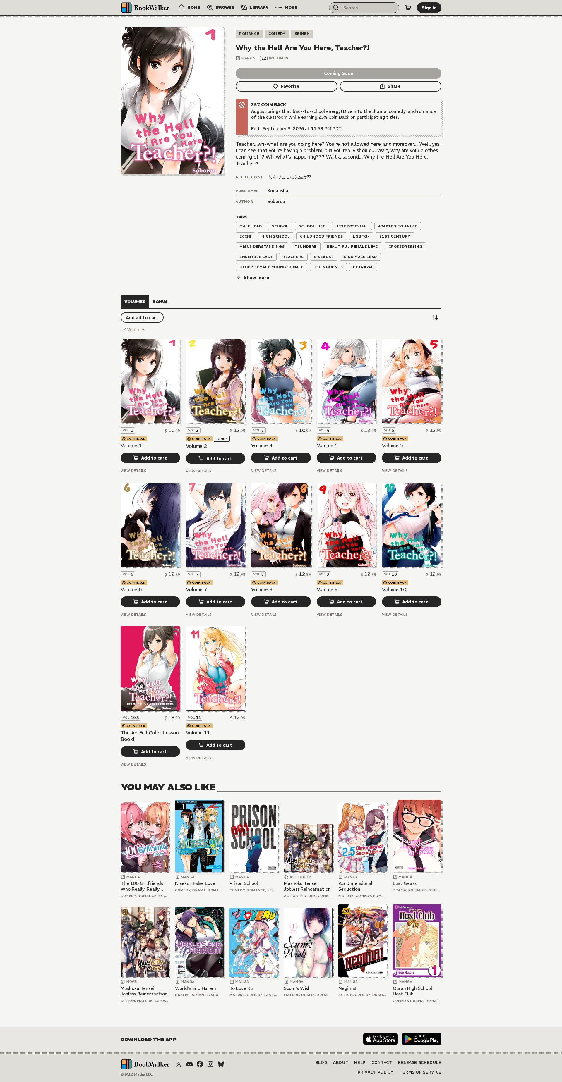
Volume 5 (392, 445)
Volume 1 (131, 445)
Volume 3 (261, 445)
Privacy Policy (375, 1072)
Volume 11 (198, 733)
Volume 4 (327, 445)
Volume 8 (261, 589)
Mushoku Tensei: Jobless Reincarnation (307, 886)
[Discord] (189, 1064)
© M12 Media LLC (137, 1074)
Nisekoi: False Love (195, 883)
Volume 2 (196, 446)
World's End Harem (195, 988)
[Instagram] (210, 1064)
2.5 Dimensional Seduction (355, 886)
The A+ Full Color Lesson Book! (150, 736)
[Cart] (408, 7)
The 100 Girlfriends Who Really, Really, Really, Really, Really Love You (142, 886)
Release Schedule (419, 1062)
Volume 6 (131, 589)
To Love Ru (241, 988)
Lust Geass (405, 883)
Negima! (347, 988)
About (340, 1062)
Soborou (276, 201)
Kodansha (278, 190)
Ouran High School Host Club (412, 991)
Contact (381, 1062)
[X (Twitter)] (178, 1064)
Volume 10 (394, 589)
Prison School (243, 883)
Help (360, 1062)
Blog (322, 1062)
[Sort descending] (435, 317)
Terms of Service (420, 1072)
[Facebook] (199, 1064)
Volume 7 (196, 589)
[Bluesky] (221, 1064)
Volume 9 (327, 589)
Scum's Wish (297, 988)
